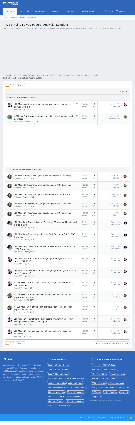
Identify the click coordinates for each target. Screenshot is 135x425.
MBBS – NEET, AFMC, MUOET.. (104, 369)
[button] (25, 11)
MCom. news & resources (58, 405)
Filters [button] (123, 91)
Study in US (96, 396)
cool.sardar (18, 227)
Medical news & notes (57, 383)
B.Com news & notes (56, 392)
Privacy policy (107, 417)
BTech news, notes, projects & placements (65, 378)
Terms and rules (94, 417)
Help (117, 417)
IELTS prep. (96, 392)
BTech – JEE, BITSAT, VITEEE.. (103, 365)
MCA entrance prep (116, 383)
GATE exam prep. (98, 383)
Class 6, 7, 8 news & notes (58, 365)
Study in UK (124, 392)
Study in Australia (110, 392)
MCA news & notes (55, 401)
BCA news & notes (78, 387)
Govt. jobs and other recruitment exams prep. (110, 387)
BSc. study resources (75, 392)
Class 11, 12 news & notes (58, 374)
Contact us (81, 417)
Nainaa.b (17, 178)
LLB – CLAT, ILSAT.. (99, 374)
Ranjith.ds (18, 300)
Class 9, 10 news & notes (58, 369)
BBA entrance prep (117, 374)
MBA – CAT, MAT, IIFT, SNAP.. (103, 378)
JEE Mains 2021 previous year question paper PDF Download (42, 185)
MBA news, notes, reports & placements (64, 396)
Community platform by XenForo (105, 400)
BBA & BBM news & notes (58, 387)
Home (122, 417)
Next (19, 85)
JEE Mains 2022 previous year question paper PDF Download (42, 175)
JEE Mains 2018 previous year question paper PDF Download (42, 213)
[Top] (127, 417)
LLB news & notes (75, 383)
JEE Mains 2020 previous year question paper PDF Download (42, 194)
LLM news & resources (75, 401)
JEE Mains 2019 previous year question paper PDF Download (42, 203)
